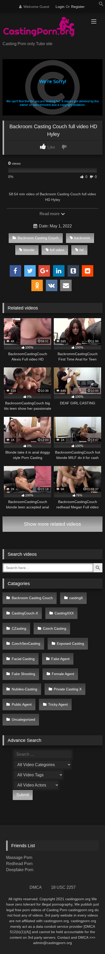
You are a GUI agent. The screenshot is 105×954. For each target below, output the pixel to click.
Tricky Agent (58, 704)
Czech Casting (54, 628)
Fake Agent (60, 659)
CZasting (19, 628)
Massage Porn (19, 857)
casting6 (76, 598)
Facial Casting (23, 659)
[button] (101, 5)
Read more (50, 214)
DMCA (36, 887)
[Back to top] (89, 939)
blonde (28, 250)
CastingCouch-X (25, 613)
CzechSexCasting (26, 643)
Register (78, 7)
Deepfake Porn (19, 870)
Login (60, 7)
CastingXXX (64, 613)
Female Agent (63, 674)
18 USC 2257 (63, 887)
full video (57, 250)
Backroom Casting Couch (38, 238)
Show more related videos (52, 524)
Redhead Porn (19, 863)
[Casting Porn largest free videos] (43, 27)
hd (82, 250)
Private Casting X (68, 689)
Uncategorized (23, 719)
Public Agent (22, 704)
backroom (82, 238)
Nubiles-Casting (24, 689)
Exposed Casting (70, 643)
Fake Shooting (23, 674)
